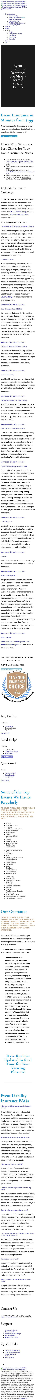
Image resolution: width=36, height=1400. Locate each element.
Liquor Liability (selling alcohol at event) (14, 466)
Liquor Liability (6, 297)
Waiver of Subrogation (8, 575)
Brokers (7, 1356)
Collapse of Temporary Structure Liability (14, 346)
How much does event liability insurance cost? (15, 1137)
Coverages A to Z (10, 773)
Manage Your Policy (11, 751)
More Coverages (6, 637)
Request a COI (9, 1332)
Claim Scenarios (10, 775)
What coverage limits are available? (12, 1164)
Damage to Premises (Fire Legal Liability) (14, 400)
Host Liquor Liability (18, 211)
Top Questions (9, 777)
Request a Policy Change (13, 1334)
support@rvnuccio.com (8, 1317)
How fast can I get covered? (9, 1259)
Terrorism (4, 556)
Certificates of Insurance (18, 215)
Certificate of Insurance (12, 1350)
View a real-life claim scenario (12, 305)
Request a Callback (11, 1330)
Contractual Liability (7, 375)
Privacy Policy (9, 1357)
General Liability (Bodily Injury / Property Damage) (17, 226)
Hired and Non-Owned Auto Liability (13, 428)
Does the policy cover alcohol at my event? (14, 1210)
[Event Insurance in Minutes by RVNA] (14, 2)
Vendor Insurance (10, 1354)
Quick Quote (9, 726)
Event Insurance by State (12, 1352)
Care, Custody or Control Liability (11, 309)
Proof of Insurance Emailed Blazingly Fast (19, 161)
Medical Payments (6, 522)
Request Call (9, 753)
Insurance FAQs (10, 1335)
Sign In (3, 11)
